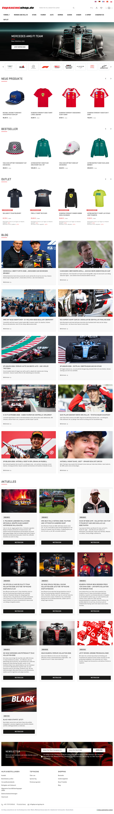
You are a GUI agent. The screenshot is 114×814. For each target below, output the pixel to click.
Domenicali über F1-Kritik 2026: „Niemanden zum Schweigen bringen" (25, 272)
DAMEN (69, 15)
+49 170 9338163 (9, 804)
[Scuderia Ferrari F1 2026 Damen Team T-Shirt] (71, 97)
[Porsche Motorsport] (104, 66)
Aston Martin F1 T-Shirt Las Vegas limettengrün (98, 214)
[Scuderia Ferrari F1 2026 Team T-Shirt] (99, 97)
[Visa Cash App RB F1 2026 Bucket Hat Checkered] (14, 148)
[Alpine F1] (33, 66)
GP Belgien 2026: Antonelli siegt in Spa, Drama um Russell (25, 461)
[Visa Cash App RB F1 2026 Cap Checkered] (71, 148)
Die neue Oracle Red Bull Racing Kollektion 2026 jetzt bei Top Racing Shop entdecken (55, 586)
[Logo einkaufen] (18, 8)
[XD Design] (80, 66)
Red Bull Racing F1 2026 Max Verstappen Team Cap (12, 114)
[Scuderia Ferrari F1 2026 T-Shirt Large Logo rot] (43, 97)
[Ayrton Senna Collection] (92, 66)
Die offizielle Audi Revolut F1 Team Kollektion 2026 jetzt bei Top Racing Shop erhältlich (17, 586)
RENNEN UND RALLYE (21, 15)
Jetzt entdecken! (20, 47)
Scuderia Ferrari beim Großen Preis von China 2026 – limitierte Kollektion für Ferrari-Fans (93, 586)
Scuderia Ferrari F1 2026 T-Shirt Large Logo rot (41, 114)
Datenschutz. (47, 758)
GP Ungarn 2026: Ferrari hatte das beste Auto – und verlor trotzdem (25, 367)
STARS (34, 15)
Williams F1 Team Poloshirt (12, 213)
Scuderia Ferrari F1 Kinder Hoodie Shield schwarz (70, 214)
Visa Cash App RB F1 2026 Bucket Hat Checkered (15, 164)
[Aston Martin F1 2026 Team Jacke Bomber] (99, 148)
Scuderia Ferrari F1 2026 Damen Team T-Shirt (69, 114)
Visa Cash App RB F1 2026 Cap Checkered (68, 164)
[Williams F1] (22, 66)
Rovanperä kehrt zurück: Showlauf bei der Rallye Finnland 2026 (85, 319)
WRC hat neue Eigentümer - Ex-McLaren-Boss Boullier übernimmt (28, 319)
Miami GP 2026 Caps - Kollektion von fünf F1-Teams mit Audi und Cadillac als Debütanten (94, 523)
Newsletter (13, 751)
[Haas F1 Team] (69, 66)
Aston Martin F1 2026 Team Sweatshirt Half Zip (40, 164)
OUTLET (5, 19)
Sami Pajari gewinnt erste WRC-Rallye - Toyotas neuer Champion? (85, 415)
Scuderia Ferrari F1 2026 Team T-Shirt (98, 114)
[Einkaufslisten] (101, 8)
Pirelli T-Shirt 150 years (39, 213)
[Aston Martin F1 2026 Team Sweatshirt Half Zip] (43, 148)
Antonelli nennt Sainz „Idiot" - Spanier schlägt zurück (81, 461)
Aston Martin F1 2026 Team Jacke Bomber (98, 164)
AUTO (51, 15)
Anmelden (99, 750)
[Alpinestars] (57, 66)
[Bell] (10, 66)
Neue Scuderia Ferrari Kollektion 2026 (56, 653)
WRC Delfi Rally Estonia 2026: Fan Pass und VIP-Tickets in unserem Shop (56, 522)
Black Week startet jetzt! (13, 719)
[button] (3, 67)
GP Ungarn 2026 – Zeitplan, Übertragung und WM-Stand (81, 366)
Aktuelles (8, 481)
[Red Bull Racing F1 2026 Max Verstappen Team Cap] (14, 97)
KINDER (78, 15)
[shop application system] (105, 810)
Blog (4, 235)
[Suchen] (73, 8)
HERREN (60, 15)
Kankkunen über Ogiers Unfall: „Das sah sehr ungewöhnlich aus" (85, 271)
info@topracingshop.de (37, 804)
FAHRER (43, 15)
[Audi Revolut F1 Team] (45, 66)
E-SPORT (88, 15)
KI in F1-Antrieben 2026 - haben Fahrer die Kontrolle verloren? (27, 415)
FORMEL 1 (6, 15)
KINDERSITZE (99, 15)
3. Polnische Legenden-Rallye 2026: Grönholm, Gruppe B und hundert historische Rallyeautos (16, 523)
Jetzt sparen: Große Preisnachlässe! (94, 653)
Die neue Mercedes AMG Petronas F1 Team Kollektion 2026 (18, 654)
